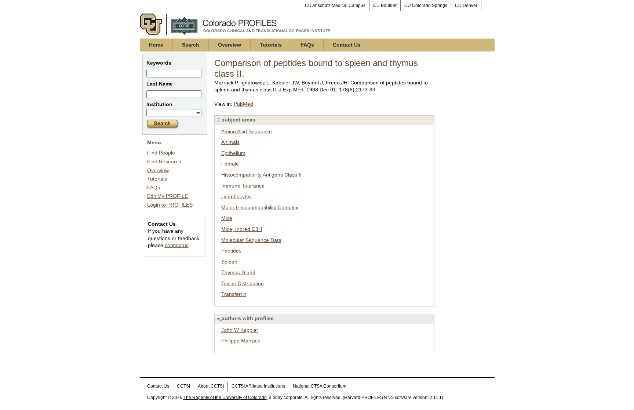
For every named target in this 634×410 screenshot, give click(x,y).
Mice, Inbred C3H (241, 229)
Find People (161, 153)
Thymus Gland (238, 272)
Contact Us (347, 45)
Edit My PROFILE (167, 196)
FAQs (307, 45)
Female (230, 164)
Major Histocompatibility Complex (259, 207)
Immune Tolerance (243, 186)
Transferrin (234, 294)
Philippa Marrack (240, 341)
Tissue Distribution (242, 283)
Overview (229, 45)
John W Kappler (239, 330)
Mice (226, 218)
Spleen (229, 262)
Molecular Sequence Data (251, 240)
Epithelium (233, 153)
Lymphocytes (236, 196)
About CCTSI (211, 386)
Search (190, 45)
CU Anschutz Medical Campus (335, 5)
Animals (230, 142)
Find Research (164, 161)
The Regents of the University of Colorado (225, 397)
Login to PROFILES (170, 205)
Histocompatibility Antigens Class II (261, 175)
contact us (177, 245)
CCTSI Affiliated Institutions (258, 386)
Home (156, 45)
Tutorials (271, 45)
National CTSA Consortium (319, 386)
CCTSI (183, 386)
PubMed (243, 104)
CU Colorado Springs (425, 5)
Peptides (231, 251)
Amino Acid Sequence (246, 131)
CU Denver (466, 5)
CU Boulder (385, 5)
